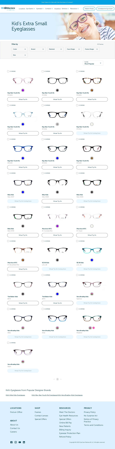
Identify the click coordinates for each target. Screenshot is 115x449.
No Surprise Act (90, 416)
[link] (23, 81)
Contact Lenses (41, 416)
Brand (33, 49)
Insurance (57, 9)
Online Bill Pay (65, 423)
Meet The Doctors (67, 412)
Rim (14, 55)
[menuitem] (30, 8)
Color (15, 49)
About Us (14, 425)
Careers (13, 432)
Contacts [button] (48, 8)
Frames (38, 412)
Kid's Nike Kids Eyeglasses (15, 395)
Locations (22, 9)
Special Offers (41, 419)
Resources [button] (73, 8)
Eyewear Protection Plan (69, 433)
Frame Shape (89, 49)
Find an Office (16, 412)
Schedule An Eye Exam (105, 9)
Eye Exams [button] (29, 8)
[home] (8, 8)
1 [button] (57, 379)
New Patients (65, 426)
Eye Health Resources (68, 416)
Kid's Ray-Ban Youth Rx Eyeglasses (44, 395)
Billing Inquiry (65, 430)
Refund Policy (65, 437)
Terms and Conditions (93, 425)
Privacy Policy (90, 412)
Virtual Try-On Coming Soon (92, 133)
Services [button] (64, 8)
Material (52, 49)
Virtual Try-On (23, 99)
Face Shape (71, 49)
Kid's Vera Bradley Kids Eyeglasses (70, 395)
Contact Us (15, 428)
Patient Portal (89, 9)
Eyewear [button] (39, 8)
